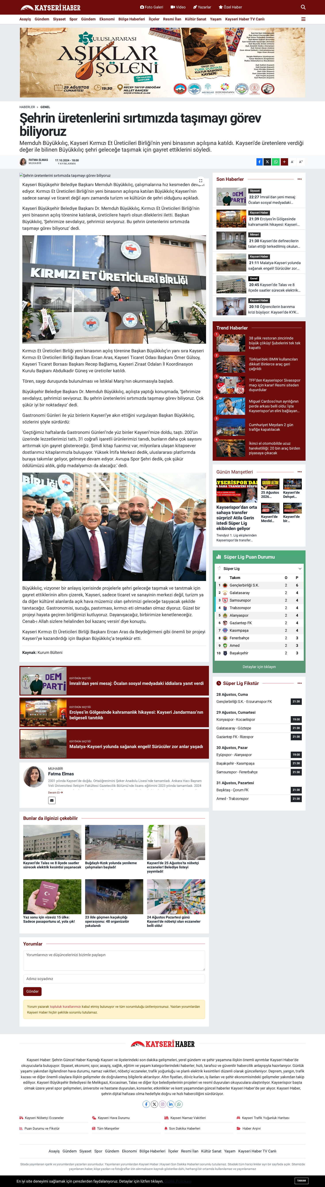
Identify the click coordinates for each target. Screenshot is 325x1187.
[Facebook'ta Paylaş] (259, 162)
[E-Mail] (51, 800)
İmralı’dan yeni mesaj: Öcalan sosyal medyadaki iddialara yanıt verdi (272, 200)
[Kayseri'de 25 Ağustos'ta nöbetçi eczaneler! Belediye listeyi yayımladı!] (176, 842)
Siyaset (59, 19)
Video (181, 7)
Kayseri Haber (259, 212)
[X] (154, 1104)
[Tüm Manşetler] (300, 472)
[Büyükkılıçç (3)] (114, 526)
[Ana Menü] (303, 19)
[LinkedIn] (170, 1104)
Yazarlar (204, 7)
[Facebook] (146, 1104)
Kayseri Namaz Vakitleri (188, 1118)
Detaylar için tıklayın (259, 667)
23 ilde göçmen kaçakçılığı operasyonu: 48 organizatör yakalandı (107, 921)
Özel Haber (233, 7)
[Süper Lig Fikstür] (300, 683)
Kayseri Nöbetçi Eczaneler (44, 1118)
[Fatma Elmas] (33, 776)
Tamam (301, 1180)
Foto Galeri (154, 7)
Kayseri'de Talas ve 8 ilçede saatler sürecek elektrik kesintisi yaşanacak (52, 865)
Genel (45, 107)
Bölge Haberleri (132, 19)
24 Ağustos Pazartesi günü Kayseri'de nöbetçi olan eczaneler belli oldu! (174, 921)
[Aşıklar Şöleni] (162, 62)
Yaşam (216, 19)
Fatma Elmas (61, 773)
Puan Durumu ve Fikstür (42, 1128)
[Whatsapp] (179, 1104)
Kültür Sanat (195, 19)
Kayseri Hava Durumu (114, 1118)
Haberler (27, 107)
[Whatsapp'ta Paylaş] (276, 162)
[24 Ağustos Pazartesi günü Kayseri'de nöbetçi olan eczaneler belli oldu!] (176, 896)
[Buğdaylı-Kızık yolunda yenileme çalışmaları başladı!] (114, 842)
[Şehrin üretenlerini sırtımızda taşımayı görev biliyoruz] (114, 175)
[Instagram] (162, 1104)
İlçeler (154, 19)
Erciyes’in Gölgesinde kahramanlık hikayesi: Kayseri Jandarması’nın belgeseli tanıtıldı (272, 222)
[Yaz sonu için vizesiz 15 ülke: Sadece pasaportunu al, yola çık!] (52, 896)
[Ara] (303, 7)
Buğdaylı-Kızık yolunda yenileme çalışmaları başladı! (111, 865)
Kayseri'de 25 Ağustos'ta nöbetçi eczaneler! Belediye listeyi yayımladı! (173, 867)
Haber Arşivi (252, 1128)
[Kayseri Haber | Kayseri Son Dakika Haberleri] (50, 7)
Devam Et (54, 792)
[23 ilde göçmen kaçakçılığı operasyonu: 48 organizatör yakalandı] (114, 896)
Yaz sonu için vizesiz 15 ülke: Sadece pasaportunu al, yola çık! (49, 919)
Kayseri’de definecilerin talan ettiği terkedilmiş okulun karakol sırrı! (273, 244)
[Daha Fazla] (284, 162)
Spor (73, 19)
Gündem (42, 19)
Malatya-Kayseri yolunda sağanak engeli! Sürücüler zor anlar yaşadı (274, 266)
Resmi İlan (172, 19)
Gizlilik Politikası (177, 1181)
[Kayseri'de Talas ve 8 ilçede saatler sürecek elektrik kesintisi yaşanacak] (52, 842)
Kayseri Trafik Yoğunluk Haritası (265, 1118)
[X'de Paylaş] (267, 162)
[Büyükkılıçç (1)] (114, 289)
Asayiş (25, 19)
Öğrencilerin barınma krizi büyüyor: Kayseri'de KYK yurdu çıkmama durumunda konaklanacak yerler (272, 309)
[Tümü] (300, 179)
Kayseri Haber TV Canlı (245, 19)
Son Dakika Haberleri (184, 1128)
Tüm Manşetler (108, 1128)
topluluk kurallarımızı (66, 1007)
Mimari (254, 234)
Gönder (32, 991)
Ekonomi (107, 19)
